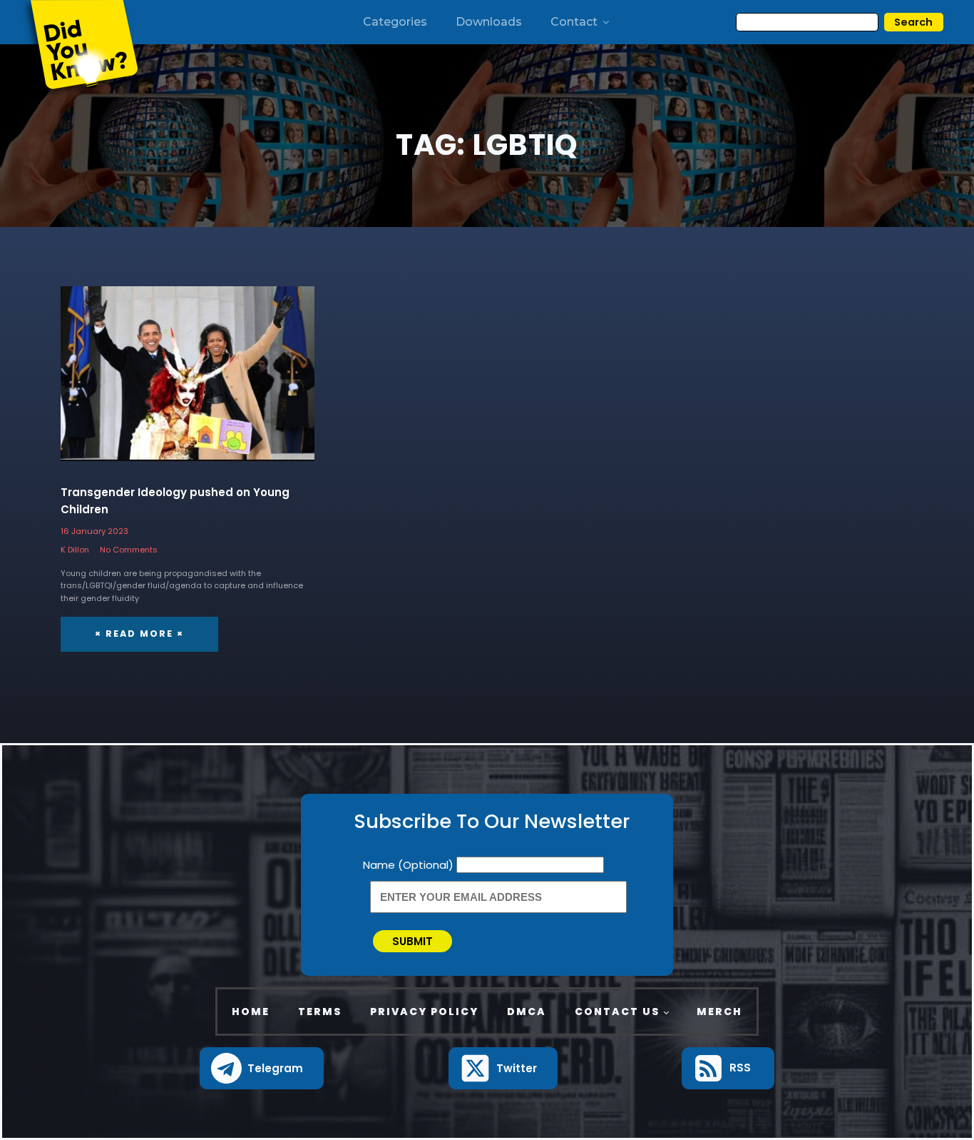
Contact (574, 22)
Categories (395, 22)
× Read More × (139, 633)
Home (251, 1011)
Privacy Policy (424, 1011)
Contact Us (617, 1011)
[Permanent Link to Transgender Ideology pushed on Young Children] (187, 381)
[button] (262, 1068)
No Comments (129, 549)
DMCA (526, 1011)
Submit (412, 941)
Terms (320, 1011)
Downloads (489, 22)
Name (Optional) (409, 864)
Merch (719, 1011)
